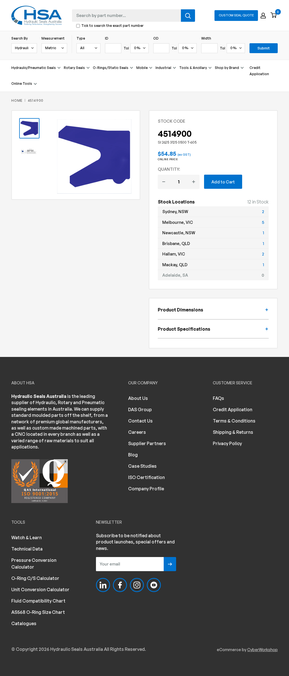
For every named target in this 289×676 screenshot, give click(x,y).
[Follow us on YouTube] (154, 585)
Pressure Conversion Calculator (33, 563)
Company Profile (146, 488)
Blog (133, 455)
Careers (137, 432)
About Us (138, 398)
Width (206, 38)
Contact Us (140, 421)
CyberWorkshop (262, 649)
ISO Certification (146, 477)
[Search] (188, 15)
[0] (274, 15)
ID (106, 38)
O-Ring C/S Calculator (35, 578)
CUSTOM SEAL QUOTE (236, 15)
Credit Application (259, 71)
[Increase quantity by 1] (194, 182)
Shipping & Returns (233, 432)
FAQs (218, 398)
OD (156, 38)
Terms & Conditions (234, 421)
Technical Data (27, 549)
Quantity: (169, 169)
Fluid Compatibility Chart (38, 601)
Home (17, 100)
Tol (126, 48)
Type (80, 38)
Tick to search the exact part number (112, 26)
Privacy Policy (227, 443)
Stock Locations (176, 202)
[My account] (263, 15)
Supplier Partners (147, 443)
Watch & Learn (26, 537)
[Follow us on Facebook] (120, 585)
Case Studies (142, 466)
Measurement (53, 38)
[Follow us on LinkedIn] (103, 585)
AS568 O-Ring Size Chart (38, 612)
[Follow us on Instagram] (137, 585)
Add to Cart (223, 181)
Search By (19, 38)
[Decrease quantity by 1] (164, 182)
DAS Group (140, 409)
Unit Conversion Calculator (40, 589)
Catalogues (23, 623)
